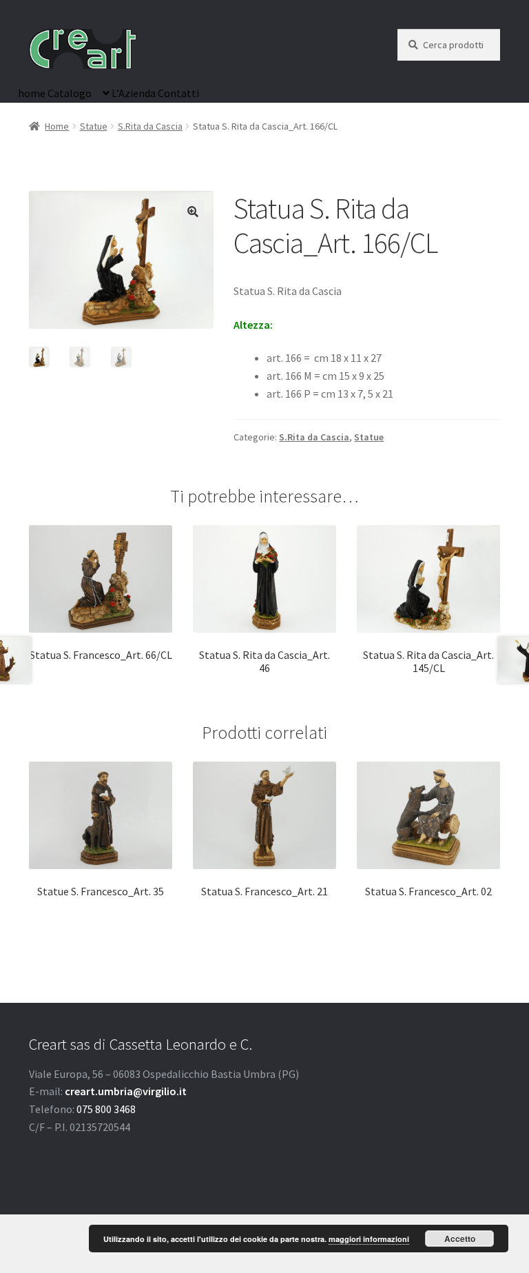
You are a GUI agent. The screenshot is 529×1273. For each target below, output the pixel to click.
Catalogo (70, 93)
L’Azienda (134, 93)
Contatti (178, 93)
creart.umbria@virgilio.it (126, 1091)
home (31, 93)
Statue (93, 126)
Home (57, 126)
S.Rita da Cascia (150, 126)
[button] (193, 212)
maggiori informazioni (369, 1239)
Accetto (459, 1238)
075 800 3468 (106, 1109)
